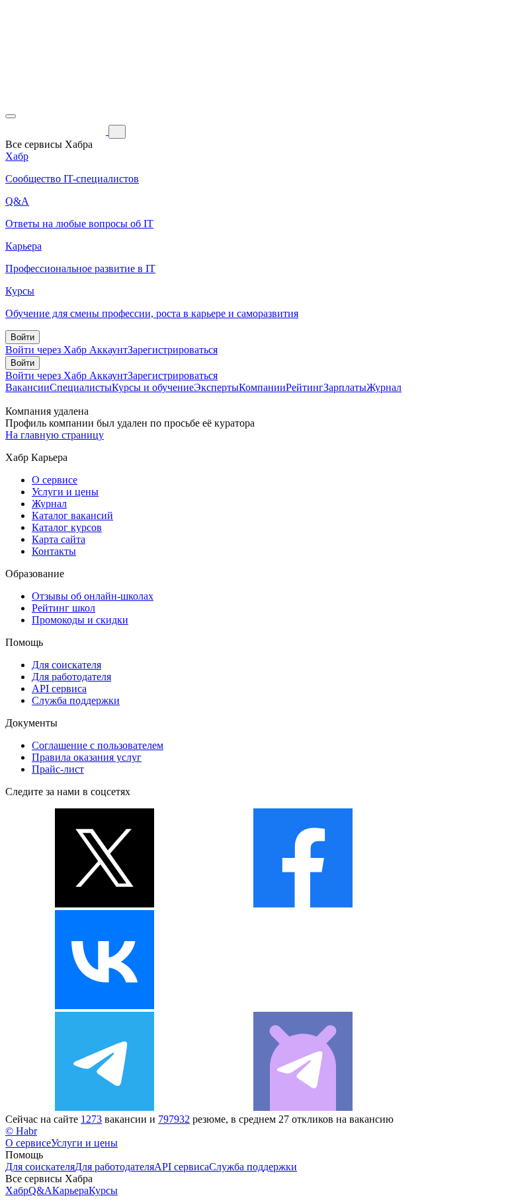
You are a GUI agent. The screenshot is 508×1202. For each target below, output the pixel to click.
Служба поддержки (76, 700)
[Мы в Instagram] (303, 1005)
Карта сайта (58, 539)
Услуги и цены (65, 491)
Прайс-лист (58, 769)
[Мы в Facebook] (303, 903)
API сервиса (59, 688)
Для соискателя (66, 664)
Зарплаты (344, 387)
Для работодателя (71, 676)
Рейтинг (304, 387)
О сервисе (54, 479)
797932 (174, 1119)
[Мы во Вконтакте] (104, 1005)
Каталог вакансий (72, 515)
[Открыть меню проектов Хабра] (10, 116)
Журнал (384, 387)
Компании (262, 387)
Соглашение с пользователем (97, 745)
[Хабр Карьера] (56, 131)
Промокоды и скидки (80, 619)
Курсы (103, 1190)
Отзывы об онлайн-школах (92, 596)
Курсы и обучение (153, 387)
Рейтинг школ (63, 608)
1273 (91, 1119)
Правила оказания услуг (87, 757)
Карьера (70, 1190)
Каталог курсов (67, 527)
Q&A (40, 1190)
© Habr (21, 1131)
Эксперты (216, 387)
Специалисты (81, 387)
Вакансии (27, 387)
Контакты (54, 551)
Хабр (16, 1190)
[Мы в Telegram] (104, 1107)
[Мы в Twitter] (104, 903)
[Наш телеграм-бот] (303, 1107)
